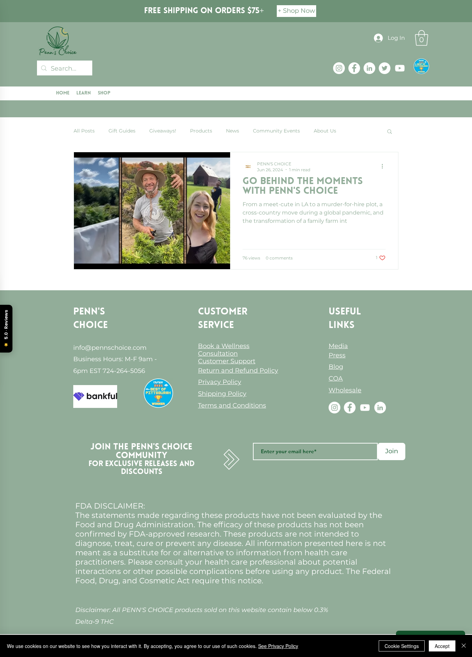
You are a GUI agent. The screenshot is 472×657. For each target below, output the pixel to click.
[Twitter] (384, 68)
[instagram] (339, 68)
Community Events (276, 131)
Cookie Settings (402, 645)
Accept (442, 645)
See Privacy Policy (278, 645)
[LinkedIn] (369, 68)
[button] (421, 38)
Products (201, 131)
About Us (325, 131)
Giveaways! (162, 131)
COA (336, 378)
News (232, 131)
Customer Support (226, 361)
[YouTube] (400, 68)
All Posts (84, 131)
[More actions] (384, 166)
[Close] (464, 645)
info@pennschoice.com (110, 348)
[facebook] (354, 68)
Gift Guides (121, 131)
